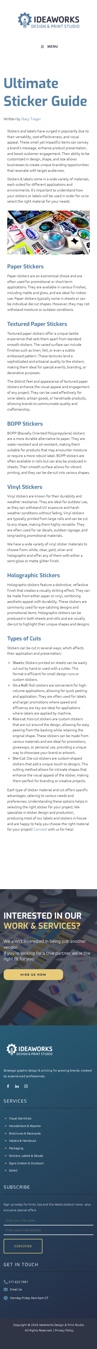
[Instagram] (26, 1086)
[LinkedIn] (17, 1086)
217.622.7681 (18, 1282)
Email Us (15, 1289)
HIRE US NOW (15, 971)
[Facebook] (8, 1086)
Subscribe (23, 1246)
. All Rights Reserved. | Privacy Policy (48, 1330)
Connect (40, 829)
